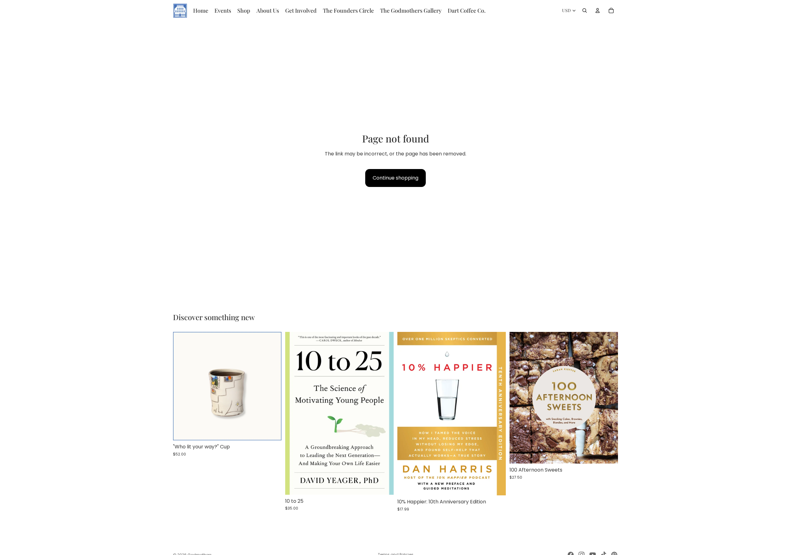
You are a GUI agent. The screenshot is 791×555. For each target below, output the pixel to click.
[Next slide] (272, 386)
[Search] (584, 10)
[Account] (597, 10)
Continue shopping (395, 177)
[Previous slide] (182, 386)
